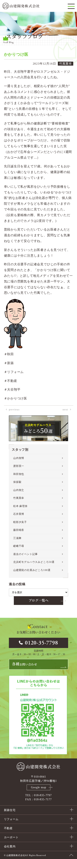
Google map (38, 787)
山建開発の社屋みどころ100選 (32, 570)
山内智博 (18, 458)
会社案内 (10, 846)
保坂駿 (17, 481)
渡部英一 (18, 465)
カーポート (11, 837)
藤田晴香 (18, 529)
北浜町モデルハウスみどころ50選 (33, 561)
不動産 (8, 828)
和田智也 (18, 474)
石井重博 (18, 513)
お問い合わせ (24, 664)
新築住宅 (10, 810)
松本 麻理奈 (20, 506)
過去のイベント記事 (25, 554)
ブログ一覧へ (39, 600)
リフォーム (11, 819)
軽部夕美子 (20, 522)
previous (14, 409)
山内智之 (18, 490)
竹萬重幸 (18, 497)
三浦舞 (17, 538)
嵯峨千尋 (18, 545)
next (65, 409)
